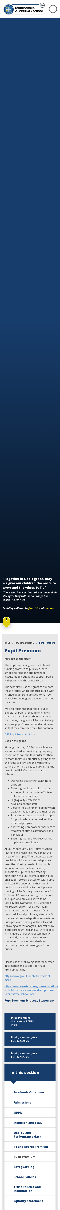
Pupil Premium (47, 643)
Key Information (25, 643)
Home (7, 643)
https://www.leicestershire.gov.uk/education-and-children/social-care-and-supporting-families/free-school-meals (31, 990)
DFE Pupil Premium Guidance (21, 734)
